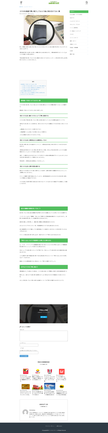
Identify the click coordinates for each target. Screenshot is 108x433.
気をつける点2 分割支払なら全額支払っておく (33, 87)
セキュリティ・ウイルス (75, 24)
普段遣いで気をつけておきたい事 (28, 84)
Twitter (44, 317)
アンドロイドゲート (53, 430)
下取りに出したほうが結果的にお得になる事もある (32, 92)
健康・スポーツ (73, 40)
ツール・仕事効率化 (74, 27)
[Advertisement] (44, 71)
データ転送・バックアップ (75, 31)
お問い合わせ (59, 426)
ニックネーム (22, 342)
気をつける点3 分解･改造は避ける (30, 89)
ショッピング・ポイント (75, 21)
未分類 (71, 50)
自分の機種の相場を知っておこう (28, 90)
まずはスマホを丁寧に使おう (27, 94)
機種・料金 (72, 54)
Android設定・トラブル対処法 (76, 14)
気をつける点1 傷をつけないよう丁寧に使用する (34, 85)
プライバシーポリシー (50, 426)
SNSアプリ (72, 17)
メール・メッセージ (74, 37)
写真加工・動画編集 (74, 47)
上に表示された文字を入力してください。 (29, 350)
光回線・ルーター (73, 44)
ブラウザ (71, 34)
